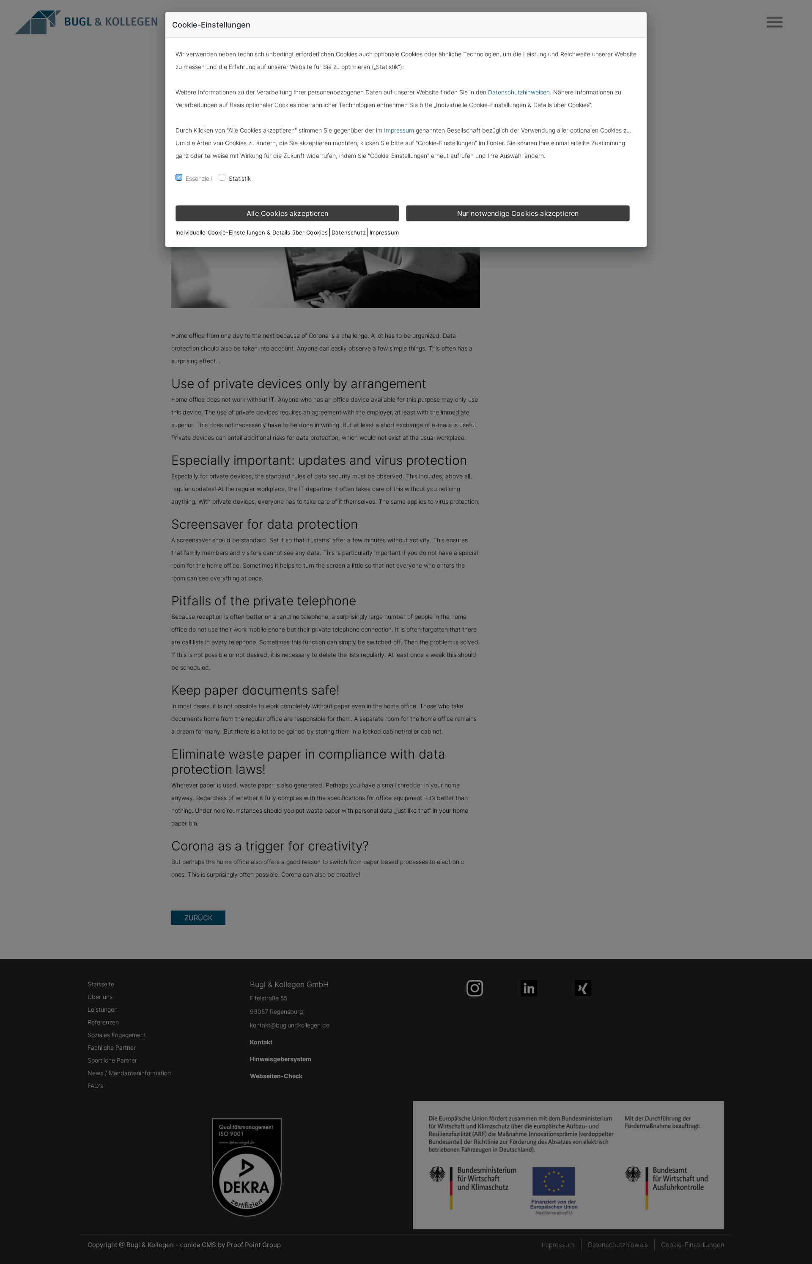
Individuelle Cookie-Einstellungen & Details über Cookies (252, 232)
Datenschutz (348, 232)
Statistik (240, 178)
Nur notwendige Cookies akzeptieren (518, 213)
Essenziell (199, 178)
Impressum (399, 130)
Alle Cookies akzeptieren (287, 213)
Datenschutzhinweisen (519, 92)
